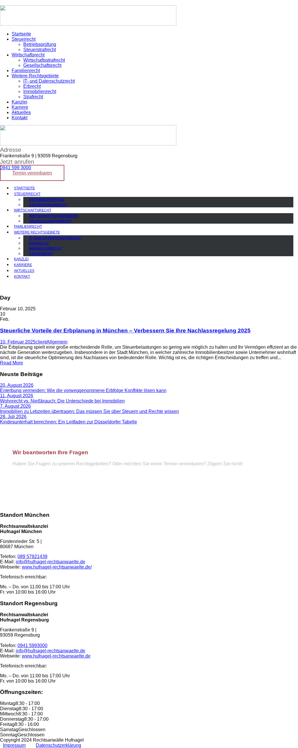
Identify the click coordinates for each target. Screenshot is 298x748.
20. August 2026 (16, 385)
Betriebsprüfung (39, 44)
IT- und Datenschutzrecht (49, 81)
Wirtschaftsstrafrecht (44, 60)
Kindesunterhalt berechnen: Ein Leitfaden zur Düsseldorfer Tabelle (68, 421)
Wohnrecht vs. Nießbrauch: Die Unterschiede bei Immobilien (62, 400)
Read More (11, 362)
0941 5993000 (32, 645)
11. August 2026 (16, 395)
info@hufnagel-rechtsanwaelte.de (50, 490)
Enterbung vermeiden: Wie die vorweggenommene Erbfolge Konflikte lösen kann (83, 390)
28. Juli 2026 (13, 416)
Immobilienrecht (39, 91)
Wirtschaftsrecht (28, 54)
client (41, 341)
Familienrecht (26, 70)
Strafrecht (33, 96)
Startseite (21, 33)
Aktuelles (21, 112)
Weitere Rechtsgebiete (35, 75)
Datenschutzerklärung (58, 745)
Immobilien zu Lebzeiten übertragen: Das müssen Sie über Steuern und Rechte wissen (89, 411)
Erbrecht (32, 86)
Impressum (14, 745)
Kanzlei (19, 101)
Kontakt (19, 117)
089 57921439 (29, 480)
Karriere (20, 107)
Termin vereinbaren (32, 172)
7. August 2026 (15, 406)
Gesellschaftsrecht (42, 65)
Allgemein (57, 341)
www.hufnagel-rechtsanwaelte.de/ (57, 566)
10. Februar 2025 (18, 341)
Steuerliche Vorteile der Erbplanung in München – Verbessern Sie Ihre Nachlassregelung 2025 (125, 330)
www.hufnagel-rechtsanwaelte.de (56, 655)
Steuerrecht (24, 39)
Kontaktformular (105, 490)
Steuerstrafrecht (39, 49)
